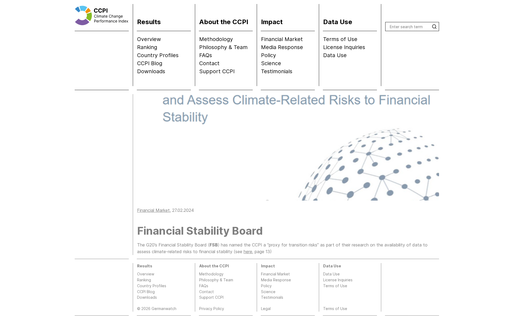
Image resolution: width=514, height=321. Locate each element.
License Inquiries (344, 47)
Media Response (282, 47)
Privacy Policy (211, 308)
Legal (266, 308)
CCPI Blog (149, 63)
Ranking (147, 47)
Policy (268, 55)
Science (271, 63)
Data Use (335, 55)
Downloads (151, 71)
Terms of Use (340, 39)
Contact (209, 63)
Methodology (216, 39)
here (248, 251)
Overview (149, 39)
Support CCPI (217, 71)
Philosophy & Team (223, 47)
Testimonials (276, 71)
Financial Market (282, 39)
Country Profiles (158, 55)
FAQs (205, 55)
